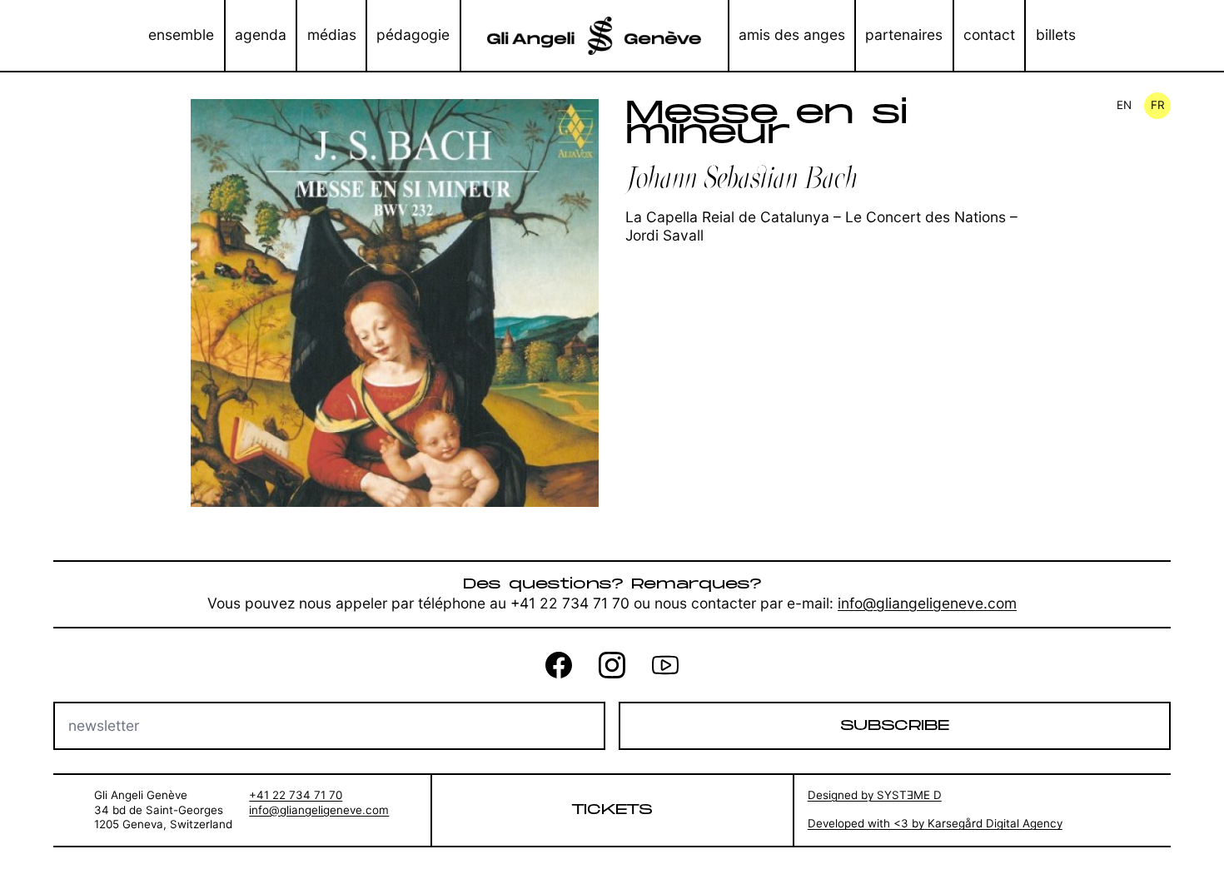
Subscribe (894, 725)
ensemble (181, 34)
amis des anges (792, 34)
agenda (260, 34)
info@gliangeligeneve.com (927, 603)
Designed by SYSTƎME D (875, 795)
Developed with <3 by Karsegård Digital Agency (935, 823)
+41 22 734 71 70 (295, 795)
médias (331, 34)
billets (1056, 34)
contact (989, 34)
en (1124, 105)
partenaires (904, 34)
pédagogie (413, 34)
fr (1158, 105)
